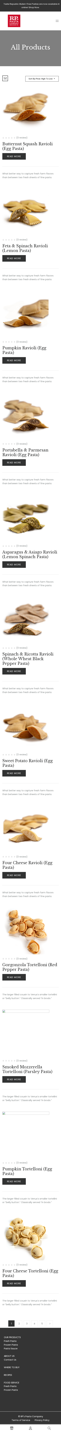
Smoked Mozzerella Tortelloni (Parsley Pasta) (27, 1069)
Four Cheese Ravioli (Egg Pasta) (27, 865)
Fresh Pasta (10, 1341)
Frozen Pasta (11, 1344)
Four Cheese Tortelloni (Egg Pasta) (30, 1273)
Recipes (8, 1375)
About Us (9, 1356)
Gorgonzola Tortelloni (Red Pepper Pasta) (29, 967)
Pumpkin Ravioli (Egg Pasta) (24, 350)
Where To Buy (12, 1367)
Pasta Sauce (11, 1348)
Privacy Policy (42, 1420)
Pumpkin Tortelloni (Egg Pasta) (27, 1171)
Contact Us (10, 1359)
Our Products (12, 1337)
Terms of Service (21, 1420)
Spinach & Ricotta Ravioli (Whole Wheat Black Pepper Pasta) (27, 659)
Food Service (11, 1382)
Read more (14, 156)
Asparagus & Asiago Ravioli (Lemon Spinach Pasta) (29, 554)
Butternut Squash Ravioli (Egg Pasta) (27, 146)
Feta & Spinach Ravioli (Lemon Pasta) (25, 248)
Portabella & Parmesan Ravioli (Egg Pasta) (25, 452)
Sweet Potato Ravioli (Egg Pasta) (27, 763)
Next (50, 1323)
